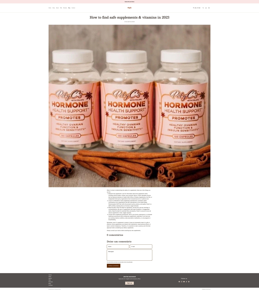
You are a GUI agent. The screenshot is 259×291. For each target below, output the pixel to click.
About (50, 278)
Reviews (51, 281)
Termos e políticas (206, 289)
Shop (50, 276)
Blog (50, 283)
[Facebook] (179, 281)
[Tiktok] (186, 281)
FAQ (50, 280)
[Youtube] (184, 281)
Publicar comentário (113, 265)
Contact (51, 285)
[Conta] (206, 7)
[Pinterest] (189, 281)
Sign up (129, 283)
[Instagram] (181, 281)
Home (50, 275)
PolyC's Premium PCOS (56, 289)
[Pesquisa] (203, 7)
